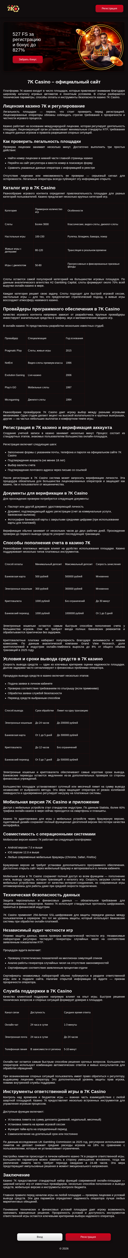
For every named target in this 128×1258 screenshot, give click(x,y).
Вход (40, 1236)
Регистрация (109, 8)
